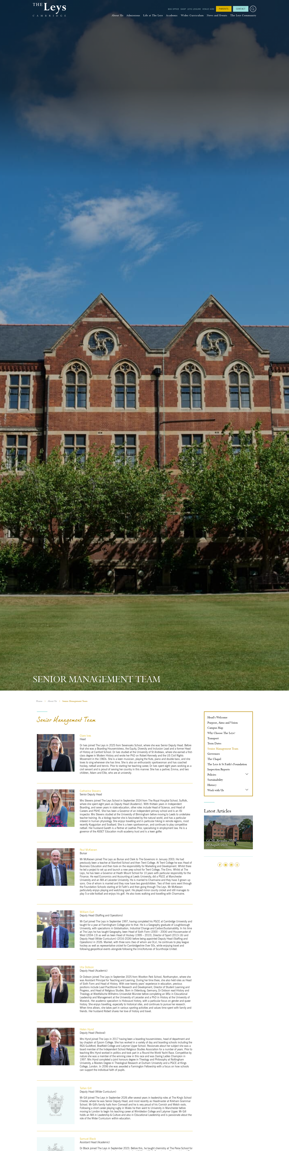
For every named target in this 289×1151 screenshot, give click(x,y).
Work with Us (215, 790)
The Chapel (214, 759)
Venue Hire (208, 9)
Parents (223, 8)
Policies (211, 774)
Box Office (173, 9)
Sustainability (215, 780)
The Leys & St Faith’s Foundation (227, 764)
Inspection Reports (218, 769)
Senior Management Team (222, 748)
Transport (213, 738)
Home (39, 701)
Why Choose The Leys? (221, 733)
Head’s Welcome (217, 717)
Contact (240, 8)
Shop (183, 9)
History (211, 785)
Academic (172, 15)
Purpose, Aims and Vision (222, 722)
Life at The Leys (153, 15)
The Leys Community (243, 15)
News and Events (217, 15)
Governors (213, 754)
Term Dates (214, 743)
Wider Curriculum (192, 15)
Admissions (133, 15)
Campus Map (215, 728)
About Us (117, 15)
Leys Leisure (194, 9)
